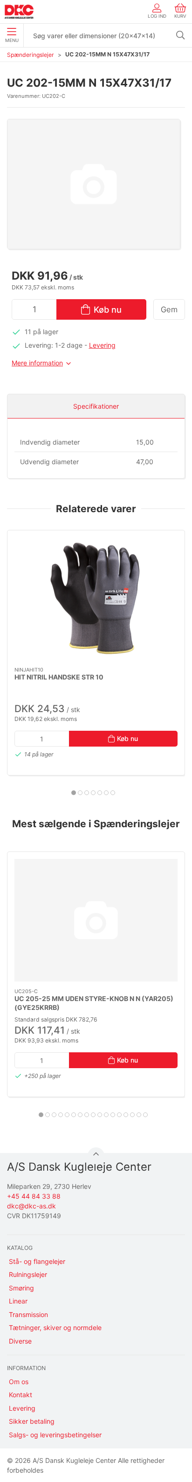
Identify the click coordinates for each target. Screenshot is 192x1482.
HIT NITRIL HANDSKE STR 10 (58, 676)
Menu (12, 40)
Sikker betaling (32, 1421)
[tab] (73, 792)
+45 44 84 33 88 (34, 1196)
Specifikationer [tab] (96, 406)
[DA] (19, 11)
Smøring (21, 1288)
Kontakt (20, 1395)
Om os (18, 1382)
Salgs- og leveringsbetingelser (55, 1435)
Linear (18, 1301)
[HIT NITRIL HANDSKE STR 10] (96, 598)
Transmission (28, 1314)
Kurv (180, 16)
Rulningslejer (28, 1274)
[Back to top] (96, 1155)
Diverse (20, 1341)
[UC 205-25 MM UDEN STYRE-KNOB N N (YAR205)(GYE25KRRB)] (96, 920)
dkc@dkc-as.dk (31, 1206)
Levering (102, 345)
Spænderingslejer (30, 54)
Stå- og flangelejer (37, 1261)
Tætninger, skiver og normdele (55, 1327)
